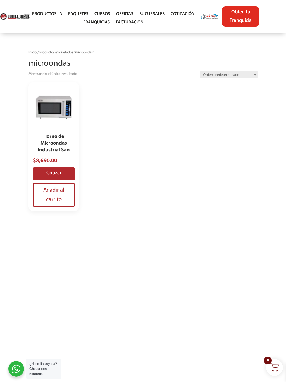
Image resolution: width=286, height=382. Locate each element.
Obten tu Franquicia (241, 16)
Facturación (130, 22)
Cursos (102, 14)
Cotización (183, 14)
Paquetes (78, 14)
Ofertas (124, 14)
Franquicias (96, 22)
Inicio (32, 52)
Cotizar (53, 173)
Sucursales (152, 14)
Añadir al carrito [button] (53, 194)
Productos (44, 14)
